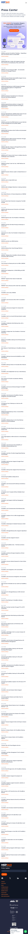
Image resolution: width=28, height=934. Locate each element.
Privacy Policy (3, 892)
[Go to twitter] (10, 878)
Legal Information (4, 888)
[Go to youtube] (26, 878)
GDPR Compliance (4, 894)
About (2, 885)
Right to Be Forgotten (5, 896)
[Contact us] (25, 931)
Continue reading (4, 56)
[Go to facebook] (2, 878)
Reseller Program (4, 890)
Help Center (3, 883)
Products (3, 881)
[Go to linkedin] (18, 878)
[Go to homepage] (5, 2)
